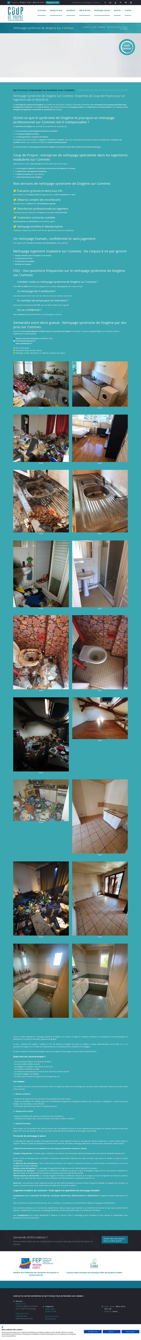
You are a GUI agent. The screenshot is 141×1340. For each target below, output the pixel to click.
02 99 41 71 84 (25, 2)
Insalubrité (101, 27)
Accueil (94, 27)
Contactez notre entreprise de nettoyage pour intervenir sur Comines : (48, 1296)
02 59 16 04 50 (50, 1319)
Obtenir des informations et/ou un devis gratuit (114, 1239)
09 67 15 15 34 (38, 2)
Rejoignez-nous (53, 2)
